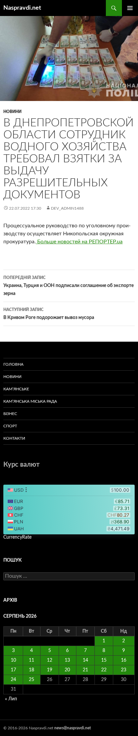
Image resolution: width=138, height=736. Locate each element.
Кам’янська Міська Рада (30, 401)
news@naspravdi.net (72, 728)
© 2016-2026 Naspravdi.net (28, 728)
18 (31, 670)
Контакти (14, 438)
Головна (13, 364)
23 (123, 670)
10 (13, 660)
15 (104, 660)
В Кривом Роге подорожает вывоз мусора (48, 314)
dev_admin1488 (67, 208)
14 (85, 660)
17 (13, 670)
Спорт (10, 426)
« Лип (11, 699)
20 (67, 670)
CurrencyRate (17, 537)
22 (104, 670)
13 (67, 660)
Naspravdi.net (22, 8)
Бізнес (10, 414)
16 (123, 660)
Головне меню (130, 8)
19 (49, 670)
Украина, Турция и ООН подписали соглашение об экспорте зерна (68, 286)
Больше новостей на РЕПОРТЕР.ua (79, 241)
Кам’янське (16, 389)
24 (13, 679)
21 (85, 670)
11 (31, 660)
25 (31, 679)
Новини (12, 112)
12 (49, 660)
